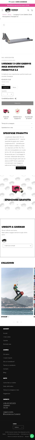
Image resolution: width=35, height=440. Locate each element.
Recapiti (27, 436)
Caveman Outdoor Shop (15, 432)
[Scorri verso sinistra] (14, 204)
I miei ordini (6, 337)
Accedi (5, 333)
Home (4, 14)
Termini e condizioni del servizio (15, 436)
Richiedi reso (7, 344)
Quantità (4, 91)
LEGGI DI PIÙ (21, 168)
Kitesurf (4, 317)
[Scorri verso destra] (21, 204)
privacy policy (16, 249)
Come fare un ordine (9, 382)
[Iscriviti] (30, 246)
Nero (15, 88)
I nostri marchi (7, 358)
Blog (4, 372)
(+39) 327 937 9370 (9, 403)
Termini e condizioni (9, 365)
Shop (9, 14)
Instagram (6, 405)
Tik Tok (5, 407)
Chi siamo (6, 354)
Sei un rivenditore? (9, 361)
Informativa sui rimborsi (26, 434)
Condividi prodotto (8, 98)
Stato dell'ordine (8, 386)
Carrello (5, 340)
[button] (2, 10)
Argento (6, 88)
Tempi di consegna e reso (11, 390)
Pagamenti (6, 393)
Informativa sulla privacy (13, 434)
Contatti (5, 369)
